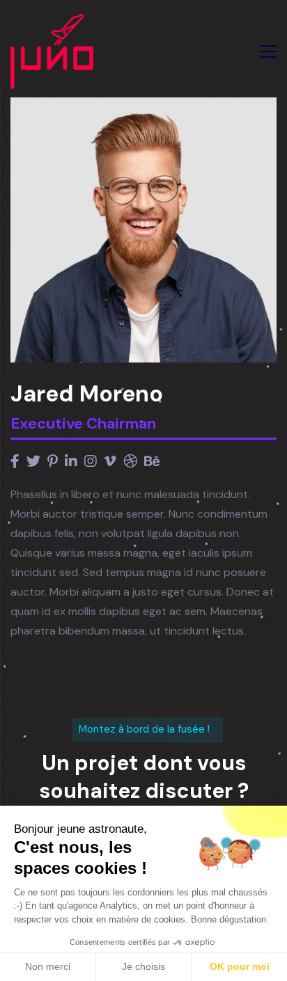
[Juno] (51, 51)
